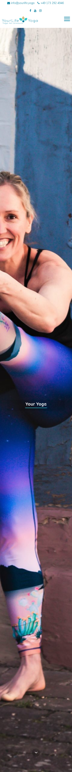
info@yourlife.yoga (22, 3)
